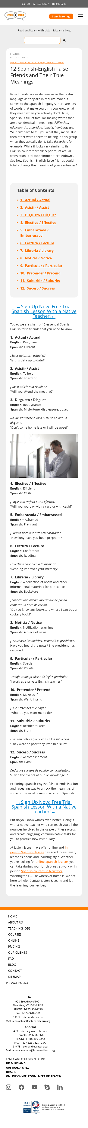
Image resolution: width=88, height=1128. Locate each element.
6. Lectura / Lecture (37, 243)
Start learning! (61, 16)
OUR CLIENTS (17, 952)
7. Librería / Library (37, 250)
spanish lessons (55, 62)
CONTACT (15, 970)
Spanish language (37, 62)
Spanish (16, 53)
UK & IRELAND (16, 1063)
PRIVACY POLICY (17, 983)
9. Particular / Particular (41, 265)
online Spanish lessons (52, 862)
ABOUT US (15, 922)
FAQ (11, 958)
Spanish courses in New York (41, 871)
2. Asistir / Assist (34, 207)
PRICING (14, 946)
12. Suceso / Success (37, 288)
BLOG (12, 964)
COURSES (15, 934)
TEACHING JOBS (19, 928)
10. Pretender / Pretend (40, 273)
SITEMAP (14, 977)
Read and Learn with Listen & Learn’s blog (44, 30)
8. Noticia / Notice (36, 258)
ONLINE (13, 940)
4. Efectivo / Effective (38, 222)
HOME (12, 916)
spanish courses (18, 62)
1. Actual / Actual (35, 200)
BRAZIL (11, 1072)
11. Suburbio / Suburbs (40, 280)
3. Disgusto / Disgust (38, 215)
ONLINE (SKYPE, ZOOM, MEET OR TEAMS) (33, 1076)
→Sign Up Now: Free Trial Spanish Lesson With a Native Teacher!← (44, 311)
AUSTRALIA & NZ (17, 1067)
